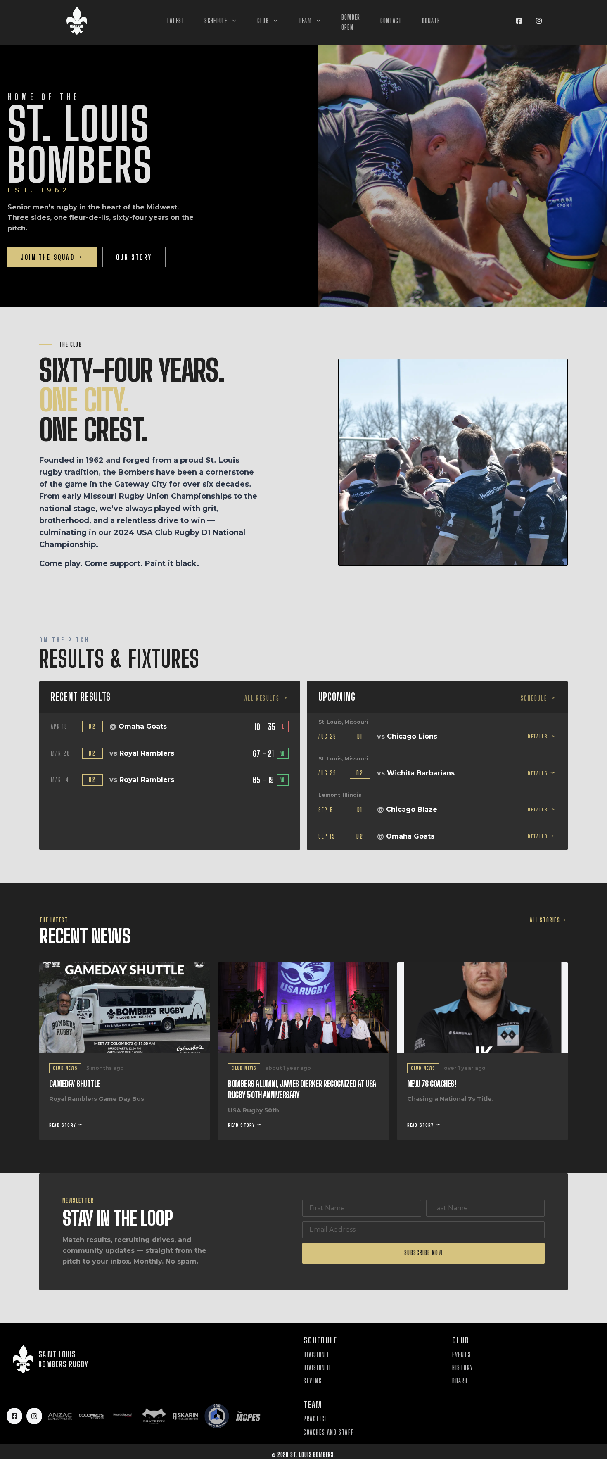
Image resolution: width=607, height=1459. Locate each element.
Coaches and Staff (328, 1432)
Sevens (313, 1381)
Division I (316, 1354)
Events (461, 1354)
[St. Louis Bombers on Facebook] (519, 20)
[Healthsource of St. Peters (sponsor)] (122, 1416)
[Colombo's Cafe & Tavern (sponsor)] (91, 1416)
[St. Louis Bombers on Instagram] (539, 20)
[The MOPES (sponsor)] (248, 1416)
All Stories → (549, 920)
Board (460, 1381)
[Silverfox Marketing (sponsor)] (154, 1416)
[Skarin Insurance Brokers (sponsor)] (185, 1416)
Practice (315, 1419)
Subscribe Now (423, 1252)
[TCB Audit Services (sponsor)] (216, 1416)
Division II (317, 1367)
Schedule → (538, 698)
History (462, 1367)
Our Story (134, 257)
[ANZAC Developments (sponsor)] (59, 1416)
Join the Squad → (52, 257)
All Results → (266, 698)
